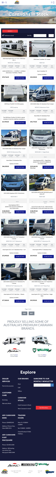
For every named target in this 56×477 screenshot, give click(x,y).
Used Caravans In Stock (24, 405)
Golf (19, 387)
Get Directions (43, 407)
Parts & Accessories (8, 386)
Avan (19, 384)
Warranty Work (6, 403)
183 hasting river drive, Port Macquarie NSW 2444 (8, 450)
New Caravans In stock (24, 408)
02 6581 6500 (10, 445)
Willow (20, 391)
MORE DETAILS (20, 78)
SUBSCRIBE (52, 385)
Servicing (4, 400)
